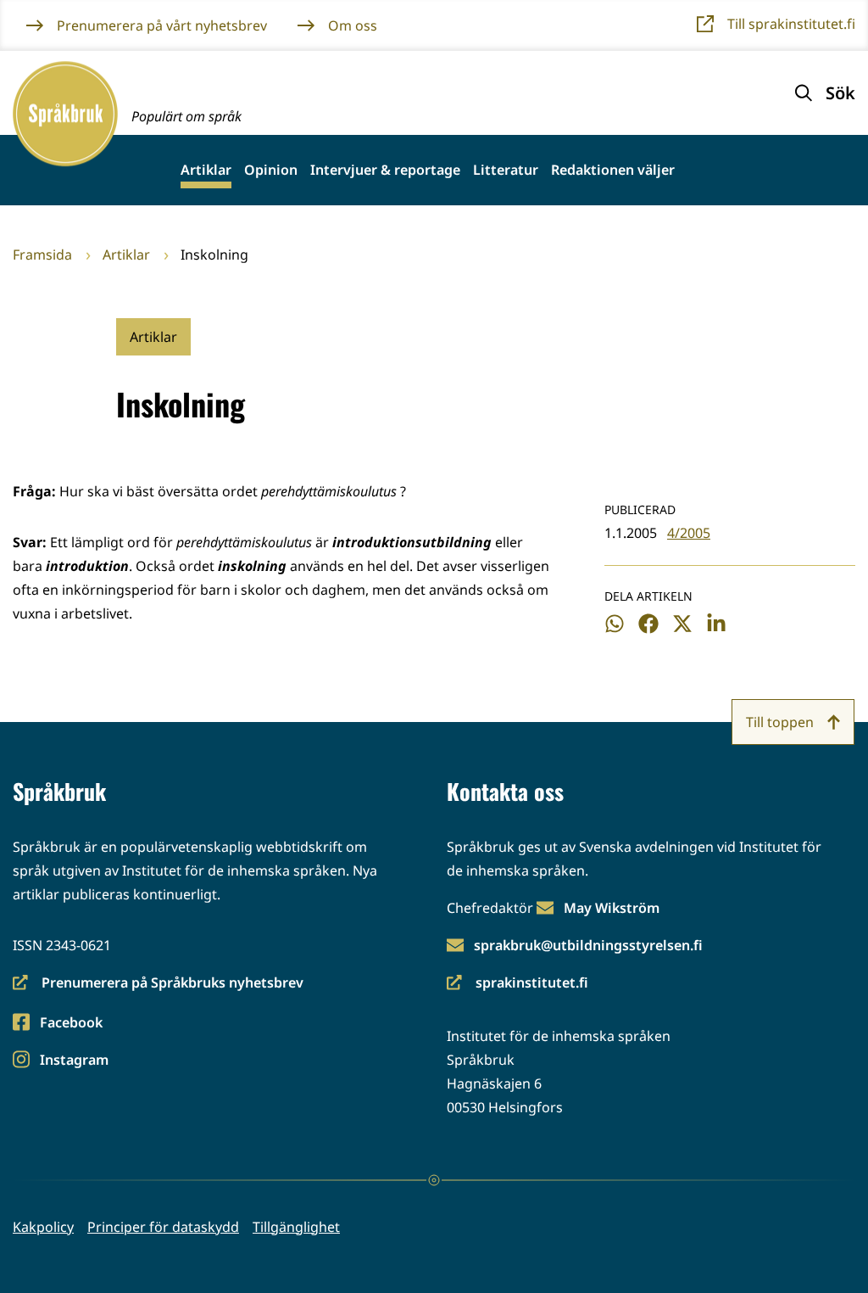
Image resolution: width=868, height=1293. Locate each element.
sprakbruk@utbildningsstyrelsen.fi (588, 945)
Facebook (71, 1023)
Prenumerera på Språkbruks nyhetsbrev (158, 983)
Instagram (73, 1061)
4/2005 (688, 532)
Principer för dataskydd (163, 1226)
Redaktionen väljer (613, 170)
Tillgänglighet (296, 1226)
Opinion (271, 170)
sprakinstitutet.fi (517, 983)
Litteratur (505, 170)
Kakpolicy (43, 1226)
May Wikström (611, 907)
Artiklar (206, 170)
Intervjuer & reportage (385, 170)
